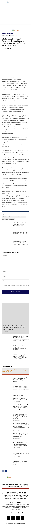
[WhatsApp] (23, 53)
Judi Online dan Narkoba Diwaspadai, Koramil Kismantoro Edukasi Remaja (20, 243)
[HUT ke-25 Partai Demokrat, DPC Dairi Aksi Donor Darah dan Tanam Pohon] (6, 436)
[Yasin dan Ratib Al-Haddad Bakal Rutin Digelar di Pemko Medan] (6, 464)
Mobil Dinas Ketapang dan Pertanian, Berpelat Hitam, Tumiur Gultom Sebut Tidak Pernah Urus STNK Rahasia (20, 357)
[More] (27, 53)
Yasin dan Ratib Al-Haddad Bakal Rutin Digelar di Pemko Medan (21, 463)
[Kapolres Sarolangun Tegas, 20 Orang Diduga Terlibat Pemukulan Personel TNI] (6, 235)
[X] (15, 53)
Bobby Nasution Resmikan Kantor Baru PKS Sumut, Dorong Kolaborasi (20, 224)
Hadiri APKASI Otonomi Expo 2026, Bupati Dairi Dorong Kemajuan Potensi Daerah (21, 444)
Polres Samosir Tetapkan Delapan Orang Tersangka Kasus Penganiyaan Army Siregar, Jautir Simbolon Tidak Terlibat (21, 338)
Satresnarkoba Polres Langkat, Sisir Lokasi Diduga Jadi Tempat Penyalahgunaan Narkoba (21, 379)
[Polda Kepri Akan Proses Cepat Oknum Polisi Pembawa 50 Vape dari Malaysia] (15, 313)
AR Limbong (9, 48)
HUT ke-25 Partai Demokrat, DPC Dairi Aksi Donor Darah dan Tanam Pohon (20, 435)
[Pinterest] (19, 53)
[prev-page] (3, 471)
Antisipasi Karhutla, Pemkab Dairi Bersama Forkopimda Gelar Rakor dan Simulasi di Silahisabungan (20, 407)
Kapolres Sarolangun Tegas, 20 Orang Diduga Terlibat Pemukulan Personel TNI (20, 234)
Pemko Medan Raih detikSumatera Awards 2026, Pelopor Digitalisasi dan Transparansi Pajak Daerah (20, 397)
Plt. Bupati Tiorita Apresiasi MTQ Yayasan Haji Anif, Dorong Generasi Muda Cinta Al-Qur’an (21, 416)
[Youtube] (22, 518)
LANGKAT (10, 33)
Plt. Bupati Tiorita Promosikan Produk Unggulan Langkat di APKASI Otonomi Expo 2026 (21, 388)
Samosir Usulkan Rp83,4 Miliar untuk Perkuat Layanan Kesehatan (21, 453)
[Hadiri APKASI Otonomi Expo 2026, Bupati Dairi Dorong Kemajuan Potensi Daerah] (6, 446)
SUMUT (4, 33)
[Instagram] (8, 518)
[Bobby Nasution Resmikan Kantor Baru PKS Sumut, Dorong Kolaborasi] (6, 226)
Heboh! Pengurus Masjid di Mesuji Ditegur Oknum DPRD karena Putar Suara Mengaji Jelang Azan (20, 347)
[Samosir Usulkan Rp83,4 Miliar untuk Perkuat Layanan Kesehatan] (6, 455)
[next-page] (5, 471)
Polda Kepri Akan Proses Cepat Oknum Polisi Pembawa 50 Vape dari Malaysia (14, 327)
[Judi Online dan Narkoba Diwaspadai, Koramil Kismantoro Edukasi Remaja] (6, 244)
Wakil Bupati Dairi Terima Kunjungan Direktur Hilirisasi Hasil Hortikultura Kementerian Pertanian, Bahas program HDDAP (21, 426)
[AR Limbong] (3, 48)
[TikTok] (13, 518)
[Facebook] (11, 53)
